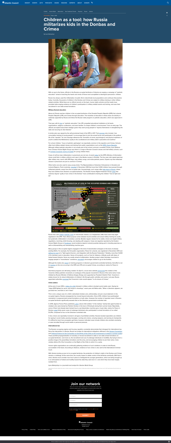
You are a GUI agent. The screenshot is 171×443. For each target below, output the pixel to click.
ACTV (41, 3)
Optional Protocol (57, 333)
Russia (85, 11)
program (102, 133)
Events (34, 3)
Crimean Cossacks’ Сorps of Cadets (62, 152)
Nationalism (60, 11)
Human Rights (52, 11)
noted (56, 310)
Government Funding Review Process (76, 429)
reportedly (81, 259)
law (61, 123)
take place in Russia (109, 169)
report (66, 263)
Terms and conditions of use (44, 429)
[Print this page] (167, 13)
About (79, 3)
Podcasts (48, 3)
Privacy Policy (25, 429)
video (96, 155)
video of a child (71, 286)
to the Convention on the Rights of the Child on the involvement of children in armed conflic (92, 333)
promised (66, 279)
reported (73, 167)
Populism (80, 11)
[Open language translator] (92, 2)
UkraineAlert (47, 15)
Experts (72, 3)
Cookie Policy (33, 429)
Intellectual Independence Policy (59, 429)
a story (77, 304)
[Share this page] (167, 16)
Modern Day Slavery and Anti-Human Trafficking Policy (117, 429)
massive (53, 265)
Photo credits (146, 429)
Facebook (67, 243)
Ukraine (91, 11)
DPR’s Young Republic (110, 145)
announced (101, 271)
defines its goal (53, 253)
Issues (56, 3)
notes (113, 171)
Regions (64, 3)
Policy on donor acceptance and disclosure (95, 429)
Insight (27, 3)
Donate (86, 3)
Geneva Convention (115, 331)
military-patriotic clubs (66, 234)
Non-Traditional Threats (70, 11)
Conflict (45, 11)
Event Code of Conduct (136, 429)
